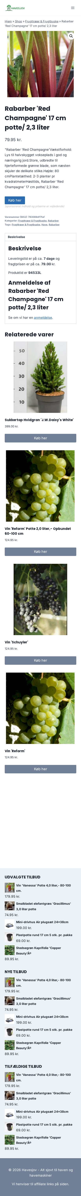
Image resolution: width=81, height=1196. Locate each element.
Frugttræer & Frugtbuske (41, 21)
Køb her (14, 200)
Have (44, 224)
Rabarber (53, 220)
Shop (18, 21)
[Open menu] (72, 8)
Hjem (8, 21)
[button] (71, 36)
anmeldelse (43, 318)
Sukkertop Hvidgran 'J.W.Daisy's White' (39, 420)
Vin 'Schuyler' (16, 642)
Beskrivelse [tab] (16, 237)
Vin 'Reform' (15, 751)
